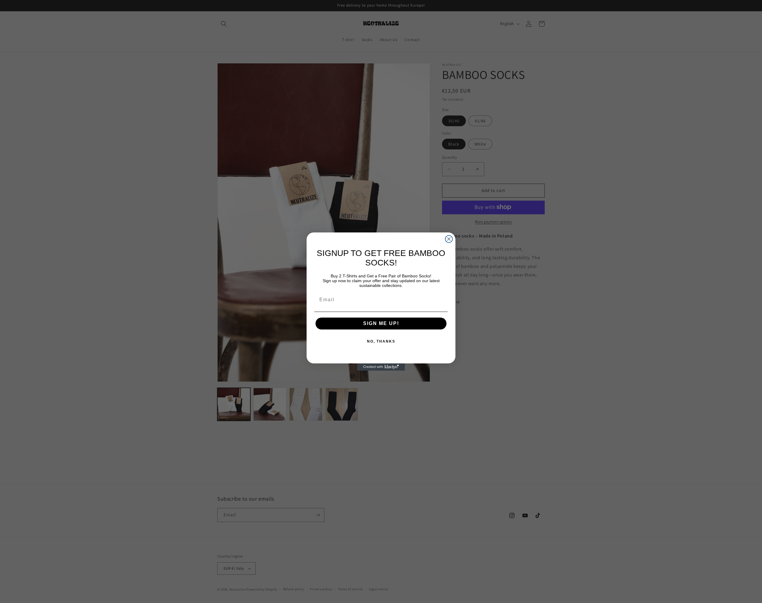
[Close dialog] (448, 239)
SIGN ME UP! (381, 323)
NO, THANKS (381, 341)
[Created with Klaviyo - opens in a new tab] (381, 367)
